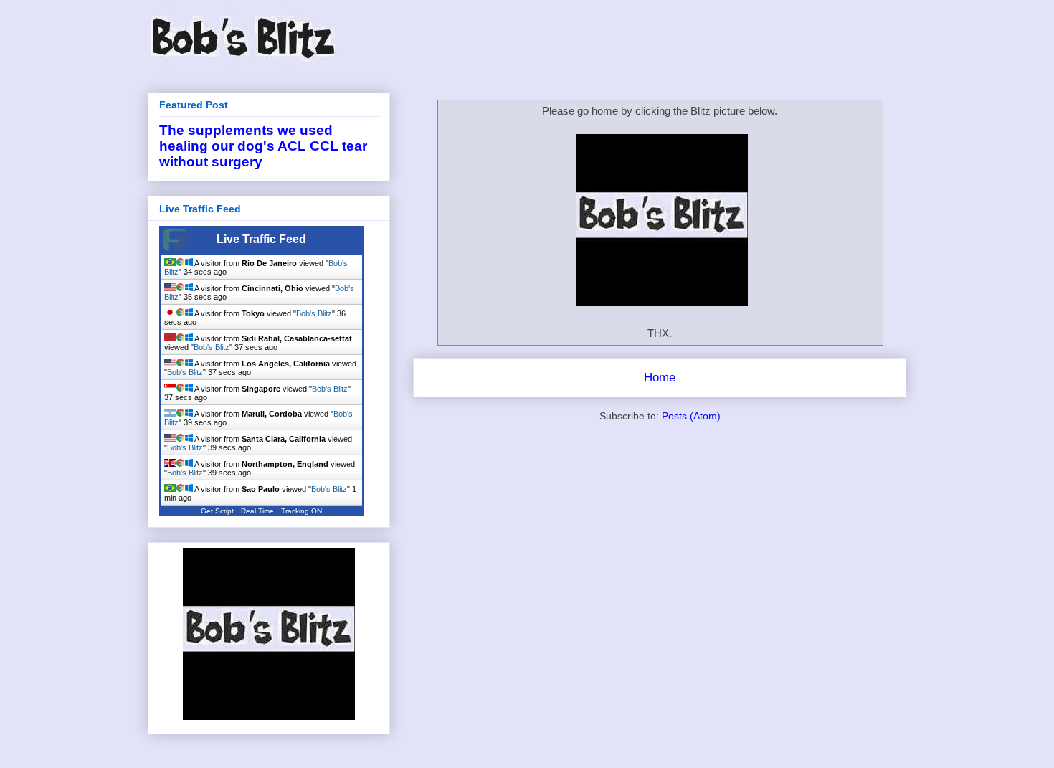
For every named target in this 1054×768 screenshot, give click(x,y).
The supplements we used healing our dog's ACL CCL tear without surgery (263, 146)
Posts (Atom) (691, 416)
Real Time (257, 511)
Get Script (217, 511)
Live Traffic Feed (261, 239)
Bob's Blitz (314, 313)
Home (659, 377)
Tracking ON (301, 511)
